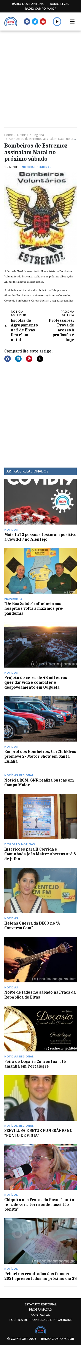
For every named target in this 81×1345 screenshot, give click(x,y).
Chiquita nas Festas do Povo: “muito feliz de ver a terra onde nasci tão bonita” (39, 1204)
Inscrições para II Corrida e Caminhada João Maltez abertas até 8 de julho (40, 854)
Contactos (40, 1315)
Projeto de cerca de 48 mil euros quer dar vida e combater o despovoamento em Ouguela (35, 682)
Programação (40, 1309)
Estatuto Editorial (41, 1304)
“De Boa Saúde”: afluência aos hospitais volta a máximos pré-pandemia (34, 608)
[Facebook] (27, 21)
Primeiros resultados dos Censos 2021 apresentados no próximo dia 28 (40, 1276)
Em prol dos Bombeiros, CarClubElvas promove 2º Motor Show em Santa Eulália (40, 756)
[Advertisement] (40, 73)
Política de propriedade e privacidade (40, 1320)
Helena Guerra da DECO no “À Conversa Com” (32, 925)
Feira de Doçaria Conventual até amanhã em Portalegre (35, 1064)
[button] (57, 21)
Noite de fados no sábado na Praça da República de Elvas (40, 994)
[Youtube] (43, 21)
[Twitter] (35, 21)
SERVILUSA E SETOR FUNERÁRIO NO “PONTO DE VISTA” (38, 1133)
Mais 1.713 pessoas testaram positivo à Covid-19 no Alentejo (40, 537)
